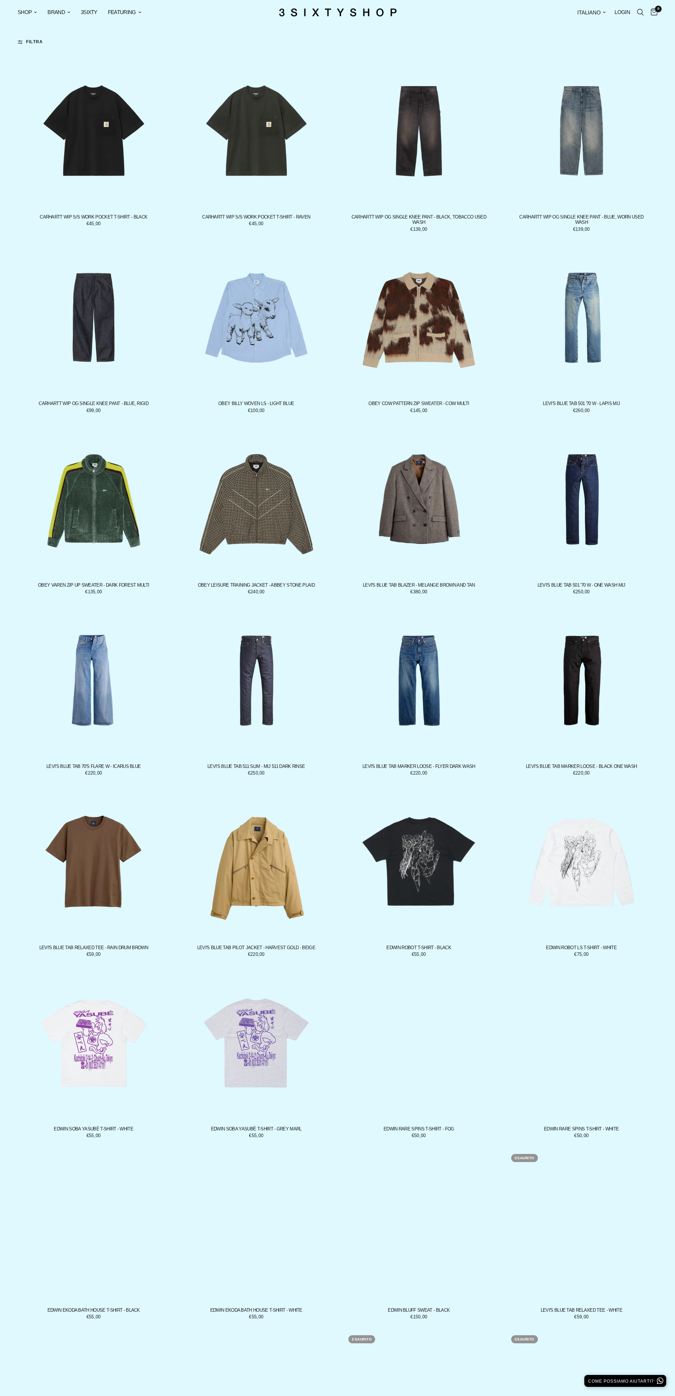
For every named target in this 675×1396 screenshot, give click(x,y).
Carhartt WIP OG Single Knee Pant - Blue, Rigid (93, 403)
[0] (652, 12)
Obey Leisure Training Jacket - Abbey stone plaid (256, 585)
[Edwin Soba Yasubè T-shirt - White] (94, 1043)
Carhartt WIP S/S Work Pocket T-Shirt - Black (93, 217)
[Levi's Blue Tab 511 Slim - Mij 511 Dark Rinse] (256, 681)
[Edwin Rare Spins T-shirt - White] (582, 1043)
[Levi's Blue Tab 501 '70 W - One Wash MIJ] (582, 499)
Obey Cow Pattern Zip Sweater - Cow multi (418, 403)
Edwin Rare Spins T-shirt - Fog (419, 1128)
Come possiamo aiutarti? (621, 1381)
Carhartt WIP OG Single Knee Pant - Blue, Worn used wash (581, 219)
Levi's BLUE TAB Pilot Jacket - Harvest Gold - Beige (256, 947)
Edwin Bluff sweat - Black (419, 1310)
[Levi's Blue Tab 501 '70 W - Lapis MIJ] (582, 318)
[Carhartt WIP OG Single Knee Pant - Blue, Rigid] (94, 318)
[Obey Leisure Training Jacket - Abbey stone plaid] (256, 499)
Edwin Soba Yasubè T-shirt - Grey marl (256, 1128)
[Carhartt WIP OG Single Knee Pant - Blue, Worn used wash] (582, 131)
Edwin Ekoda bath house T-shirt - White (256, 1310)
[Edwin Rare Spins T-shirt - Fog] (419, 1043)
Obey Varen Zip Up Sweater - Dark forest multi (93, 585)
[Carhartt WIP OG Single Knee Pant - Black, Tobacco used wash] (419, 131)
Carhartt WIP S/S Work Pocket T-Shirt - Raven (256, 217)
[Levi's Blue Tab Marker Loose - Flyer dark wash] (419, 681)
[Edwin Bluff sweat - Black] (419, 1224)
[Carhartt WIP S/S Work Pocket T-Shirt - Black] (94, 131)
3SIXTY (89, 12)
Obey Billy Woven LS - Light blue (256, 403)
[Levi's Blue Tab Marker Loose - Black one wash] (582, 681)
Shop (25, 12)
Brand (56, 12)
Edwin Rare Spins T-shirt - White (581, 1128)
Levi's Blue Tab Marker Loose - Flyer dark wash (418, 766)
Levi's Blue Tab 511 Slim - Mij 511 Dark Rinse (256, 766)
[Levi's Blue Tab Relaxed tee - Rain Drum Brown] (94, 862)
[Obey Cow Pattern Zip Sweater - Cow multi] (419, 318)
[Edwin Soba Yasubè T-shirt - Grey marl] (256, 1043)
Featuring (122, 12)
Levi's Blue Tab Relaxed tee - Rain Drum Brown (93, 947)
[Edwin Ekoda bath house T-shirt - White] (256, 1224)
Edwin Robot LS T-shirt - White (581, 947)
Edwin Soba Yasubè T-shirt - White (93, 1128)
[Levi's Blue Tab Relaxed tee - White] (582, 1224)
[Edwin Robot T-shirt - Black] (419, 862)
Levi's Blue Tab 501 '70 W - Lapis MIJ (581, 403)
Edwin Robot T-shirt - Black (418, 947)
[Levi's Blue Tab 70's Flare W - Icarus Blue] (94, 681)
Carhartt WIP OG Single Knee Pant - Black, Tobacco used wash (419, 219)
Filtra (34, 41)
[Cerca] (640, 12)
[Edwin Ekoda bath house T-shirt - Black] (94, 1224)
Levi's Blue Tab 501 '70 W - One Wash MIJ (581, 585)
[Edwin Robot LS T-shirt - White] (582, 862)
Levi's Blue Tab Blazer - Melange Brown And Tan (419, 585)
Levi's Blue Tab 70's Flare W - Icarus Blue (93, 766)
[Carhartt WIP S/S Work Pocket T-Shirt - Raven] (256, 131)
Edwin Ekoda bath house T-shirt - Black (93, 1310)
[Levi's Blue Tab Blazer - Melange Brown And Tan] (419, 499)
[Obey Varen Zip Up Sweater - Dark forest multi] (94, 499)
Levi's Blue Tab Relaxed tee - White (581, 1310)
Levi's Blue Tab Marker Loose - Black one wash (581, 766)
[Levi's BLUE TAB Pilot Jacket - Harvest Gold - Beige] (256, 862)
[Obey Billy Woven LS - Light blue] (256, 318)
